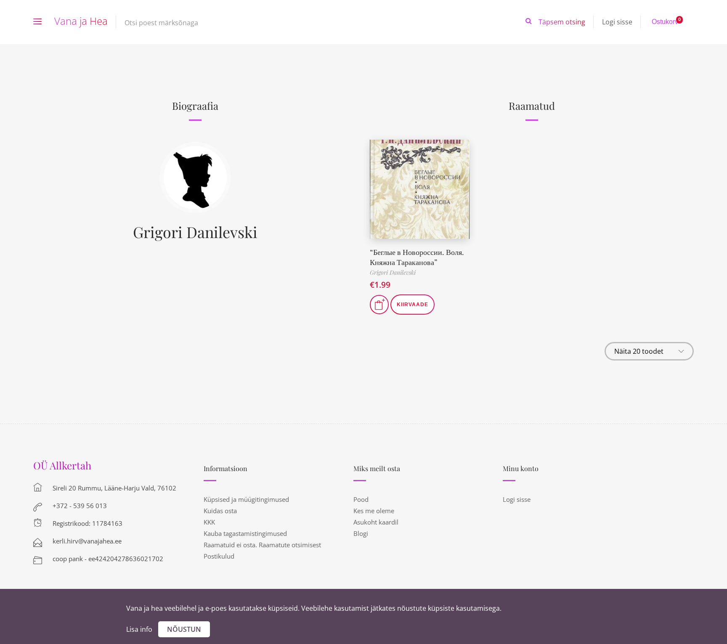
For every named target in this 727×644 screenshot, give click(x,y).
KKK (209, 522)
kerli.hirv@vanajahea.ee (87, 541)
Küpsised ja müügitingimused (246, 499)
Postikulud (219, 556)
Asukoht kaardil (375, 522)
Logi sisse (617, 22)
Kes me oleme (373, 510)
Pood (361, 499)
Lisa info (139, 629)
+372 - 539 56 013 (80, 505)
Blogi (360, 533)
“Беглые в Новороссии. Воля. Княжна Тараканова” (417, 257)
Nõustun (184, 629)
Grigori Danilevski (195, 232)
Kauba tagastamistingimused (245, 533)
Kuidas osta (220, 510)
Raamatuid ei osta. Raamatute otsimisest (262, 545)
